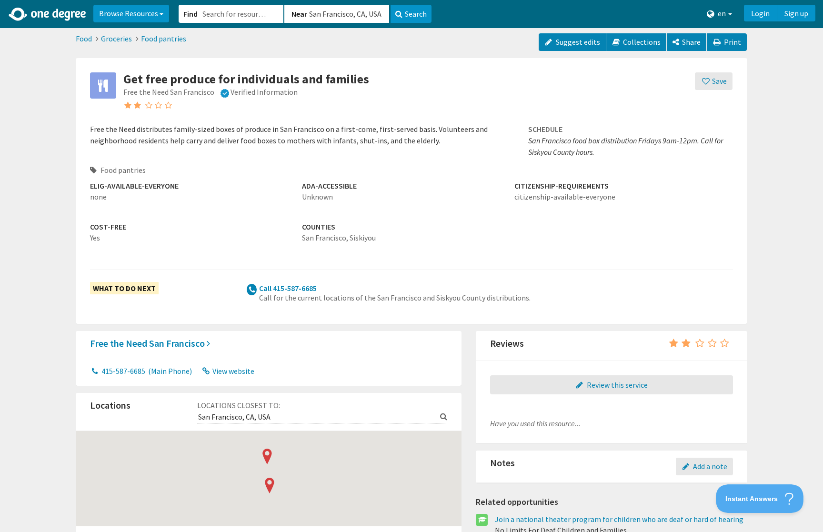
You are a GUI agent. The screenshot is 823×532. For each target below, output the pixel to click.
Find (190, 14)
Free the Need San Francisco (148, 343)
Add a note (709, 466)
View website (232, 371)
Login (760, 13)
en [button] (721, 13)
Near (299, 14)
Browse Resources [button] (129, 13)
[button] (411, 266)
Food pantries (163, 38)
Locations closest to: (238, 405)
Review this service (616, 385)
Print (732, 42)
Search (416, 14)
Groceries (116, 38)
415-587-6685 (146, 371)
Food (84, 38)
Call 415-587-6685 (288, 288)
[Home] (48, 14)
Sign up (796, 13)
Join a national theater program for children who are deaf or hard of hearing (619, 519)
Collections (641, 42)
